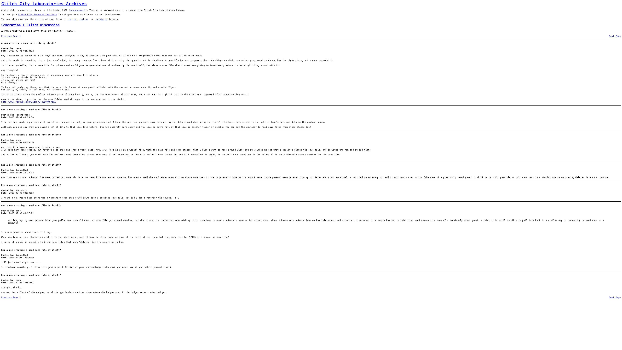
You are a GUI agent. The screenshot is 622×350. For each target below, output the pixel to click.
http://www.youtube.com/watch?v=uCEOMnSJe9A (28, 102)
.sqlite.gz (101, 19)
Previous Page (9, 36)
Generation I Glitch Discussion (30, 25)
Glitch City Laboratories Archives (44, 3)
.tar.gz (71, 19)
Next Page (615, 36)
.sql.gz (83, 19)
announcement (78, 10)
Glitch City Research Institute (37, 14)
